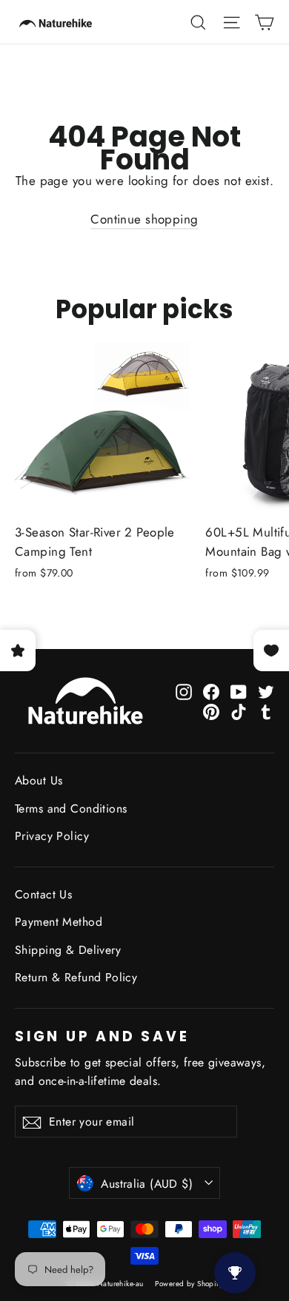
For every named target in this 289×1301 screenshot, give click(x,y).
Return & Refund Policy (76, 977)
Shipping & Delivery (68, 949)
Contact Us (43, 894)
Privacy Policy (52, 835)
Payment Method (58, 921)
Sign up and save (102, 1034)
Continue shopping (144, 219)
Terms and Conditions (71, 808)
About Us (38, 780)
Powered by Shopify (188, 1283)
